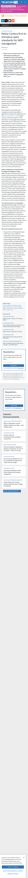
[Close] (24, 857)
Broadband (14, 305)
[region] (13, 866)
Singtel (8, 76)
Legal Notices (16, 379)
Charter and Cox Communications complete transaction (12, 437)
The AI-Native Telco (8, 316)
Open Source (9, 308)
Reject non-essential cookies (13, 870)
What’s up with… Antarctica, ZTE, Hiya (12, 331)
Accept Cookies (13, 867)
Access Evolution (6, 31)
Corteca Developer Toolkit (11, 116)
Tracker (8, 309)
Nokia (6, 47)
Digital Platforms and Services (12, 306)
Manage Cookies (12, 873)
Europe (16, 306)
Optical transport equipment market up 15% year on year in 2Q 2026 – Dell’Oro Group (13, 448)
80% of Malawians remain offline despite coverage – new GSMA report (13, 344)
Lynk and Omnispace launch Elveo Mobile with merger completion (12, 472)
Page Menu (5, 25)
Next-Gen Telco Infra (10, 444)
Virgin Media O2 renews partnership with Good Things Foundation (13, 484)
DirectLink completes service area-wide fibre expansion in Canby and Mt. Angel (13, 460)
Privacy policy (21, 368)
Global (20, 306)
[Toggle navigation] (25, 2)
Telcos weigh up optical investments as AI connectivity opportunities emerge (13, 325)
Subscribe (13, 365)
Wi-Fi (12, 309)
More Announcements (11, 491)
